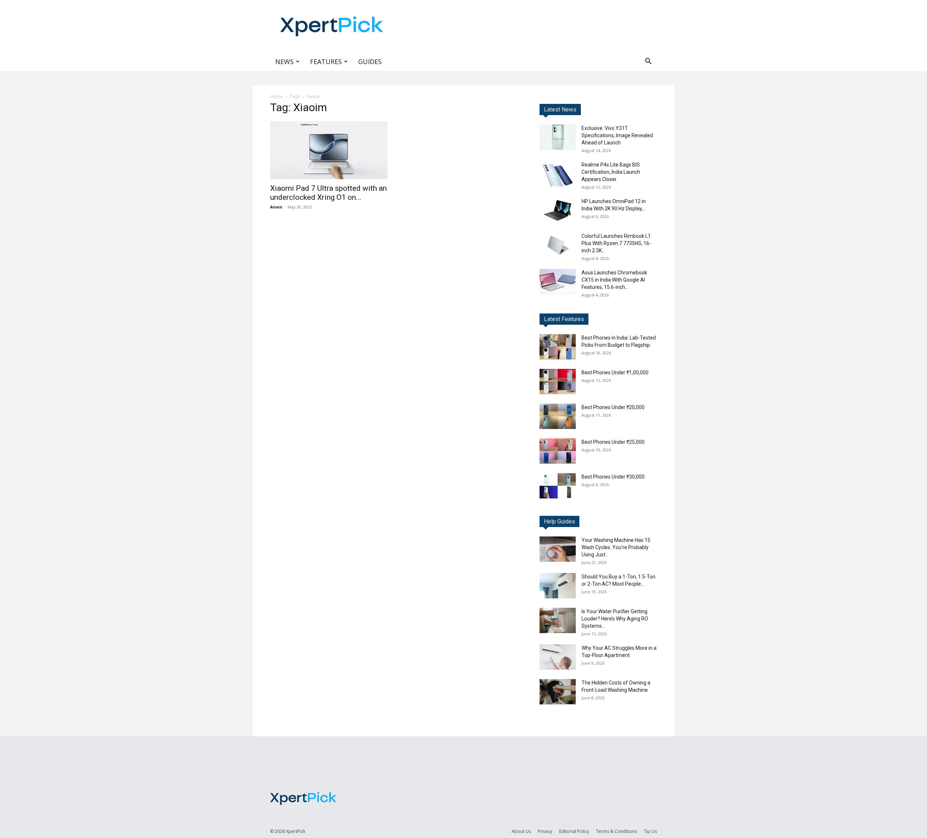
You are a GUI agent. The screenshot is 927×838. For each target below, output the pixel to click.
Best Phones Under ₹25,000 (613, 442)
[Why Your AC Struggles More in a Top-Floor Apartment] (558, 657)
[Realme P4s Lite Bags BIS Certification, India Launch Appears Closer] (558, 173)
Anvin (276, 207)
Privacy (545, 831)
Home (276, 96)
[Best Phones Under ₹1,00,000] (558, 381)
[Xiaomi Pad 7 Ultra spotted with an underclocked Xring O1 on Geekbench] (328, 150)
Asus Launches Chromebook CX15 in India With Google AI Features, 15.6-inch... (614, 280)
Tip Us (650, 831)
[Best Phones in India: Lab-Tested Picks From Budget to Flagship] (558, 346)
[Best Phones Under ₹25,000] (558, 451)
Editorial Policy (574, 831)
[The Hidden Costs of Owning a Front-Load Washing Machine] (558, 691)
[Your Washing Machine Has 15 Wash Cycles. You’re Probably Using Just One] (558, 549)
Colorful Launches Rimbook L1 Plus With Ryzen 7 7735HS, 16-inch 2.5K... (616, 243)
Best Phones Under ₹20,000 (613, 407)
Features (326, 61)
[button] (648, 62)
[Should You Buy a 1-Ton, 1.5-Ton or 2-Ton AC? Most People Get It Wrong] (558, 585)
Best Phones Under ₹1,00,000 (615, 372)
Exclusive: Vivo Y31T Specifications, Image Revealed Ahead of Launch (617, 135)
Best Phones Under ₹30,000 (613, 477)
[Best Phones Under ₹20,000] (558, 416)
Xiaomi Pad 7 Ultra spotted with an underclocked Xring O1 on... (328, 193)
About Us (521, 831)
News (284, 61)
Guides (370, 61)
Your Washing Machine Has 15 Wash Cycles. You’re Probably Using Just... (616, 547)
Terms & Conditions (616, 831)
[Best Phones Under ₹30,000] (558, 485)
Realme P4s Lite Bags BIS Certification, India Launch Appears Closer (611, 172)
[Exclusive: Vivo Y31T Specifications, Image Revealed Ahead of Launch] (558, 137)
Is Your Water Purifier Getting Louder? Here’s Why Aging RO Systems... (615, 619)
